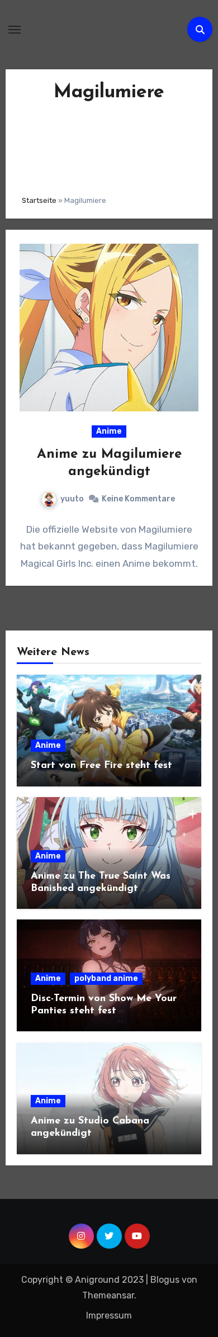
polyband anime (106, 978)
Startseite (39, 200)
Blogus (164, 1279)
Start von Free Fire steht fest (101, 766)
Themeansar (108, 1295)
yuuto (72, 499)
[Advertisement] (109, 146)
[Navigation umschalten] (14, 29)
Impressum (109, 1315)
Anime (109, 431)
